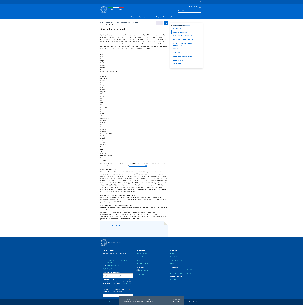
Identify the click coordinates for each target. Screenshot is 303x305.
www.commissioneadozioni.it (138, 166)
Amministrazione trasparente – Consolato (181, 270)
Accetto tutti (176, 301)
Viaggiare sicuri (140, 260)
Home (102, 22)
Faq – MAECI (173, 279)
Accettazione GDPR (108, 280)
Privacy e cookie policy (114, 302)
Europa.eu (141, 274)
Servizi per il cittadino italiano (129, 22)
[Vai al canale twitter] (196, 7)
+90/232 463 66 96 (121, 260)
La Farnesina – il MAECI (142, 253)
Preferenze (177, 299)
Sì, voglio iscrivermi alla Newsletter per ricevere (113, 289)
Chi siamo (172, 253)
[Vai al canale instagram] (199, 7)
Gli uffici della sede (107, 269)
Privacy (126, 283)
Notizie (172, 264)
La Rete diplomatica (141, 257)
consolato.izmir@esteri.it (113, 266)
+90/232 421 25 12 (110, 262)
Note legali (103, 302)
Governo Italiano (104, 2)
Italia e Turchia (174, 257)
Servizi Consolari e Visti (112, 22)
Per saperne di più (108, 231)
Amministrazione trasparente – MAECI (180, 273)
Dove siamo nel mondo (142, 264)
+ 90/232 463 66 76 (110, 260)
